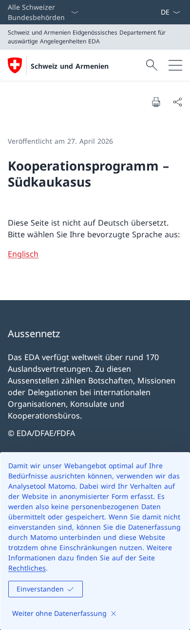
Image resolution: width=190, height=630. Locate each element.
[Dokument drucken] (156, 102)
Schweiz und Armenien (70, 66)
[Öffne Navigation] (175, 65)
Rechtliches (27, 568)
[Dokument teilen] (177, 102)
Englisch (23, 253)
